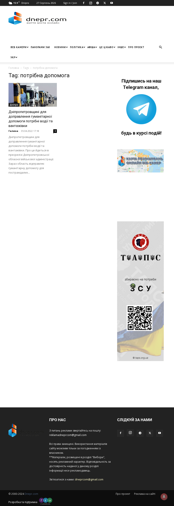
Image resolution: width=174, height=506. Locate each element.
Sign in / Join (70, 2)
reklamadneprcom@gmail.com (68, 435)
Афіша (91, 47)
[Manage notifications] (164, 496)
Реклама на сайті (144, 494)
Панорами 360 (40, 47)
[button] (160, 47)
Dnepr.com (31, 494)
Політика (76, 47)
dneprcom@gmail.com (89, 479)
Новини (60, 47)
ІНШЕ (121, 47)
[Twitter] (104, 3)
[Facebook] (83, 3)
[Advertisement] (58, 35)
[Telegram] (97, 3)
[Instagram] (90, 3)
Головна (13, 68)
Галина (13, 130)
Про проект (136, 47)
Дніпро (14, 104)
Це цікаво (106, 47)
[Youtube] (111, 3)
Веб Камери (19, 47)
